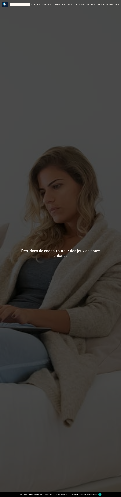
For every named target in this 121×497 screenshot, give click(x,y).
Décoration (104, 4)
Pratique (71, 4)
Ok (100, 494)
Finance (111, 4)
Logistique (64, 4)
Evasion (43, 4)
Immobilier (50, 4)
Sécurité (117, 4)
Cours (38, 4)
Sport (87, 4)
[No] (119, 494)
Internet (57, 4)
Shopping (82, 4)
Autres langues (95, 4)
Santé (76, 4)
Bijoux (33, 4)
